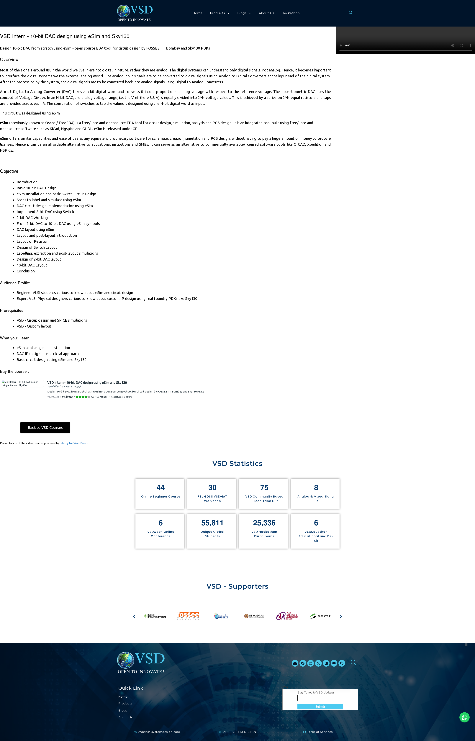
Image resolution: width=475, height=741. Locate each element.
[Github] (341, 663)
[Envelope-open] (295, 663)
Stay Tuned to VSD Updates (316, 692)
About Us (266, 13)
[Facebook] (302, 663)
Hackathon (291, 13)
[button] (134, 616)
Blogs (242, 13)
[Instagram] (310, 663)
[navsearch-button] (349, 13)
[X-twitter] (318, 663)
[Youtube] (334, 663)
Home (198, 13)
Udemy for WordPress (74, 443)
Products (217, 13)
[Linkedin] (326, 663)
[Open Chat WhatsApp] (464, 717)
